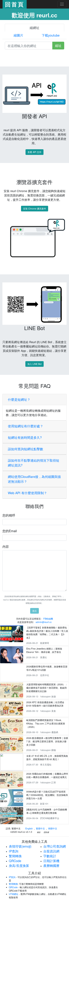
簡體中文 (52, 828)
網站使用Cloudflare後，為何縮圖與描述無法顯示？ (34, 479)
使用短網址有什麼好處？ (25, 426)
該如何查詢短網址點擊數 (25, 448)
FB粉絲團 (48, 618)
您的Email (9, 530)
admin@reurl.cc (44, 622)
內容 (5, 546)
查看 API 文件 (34, 152)
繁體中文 (40, 828)
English (29, 828)
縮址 (58, 45)
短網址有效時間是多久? (25, 437)
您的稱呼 (8, 515)
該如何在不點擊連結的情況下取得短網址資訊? (33, 462)
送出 (34, 610)
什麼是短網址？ (19, 399)
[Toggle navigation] (61, 4)
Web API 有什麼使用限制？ (27, 492)
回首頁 (14, 4)
